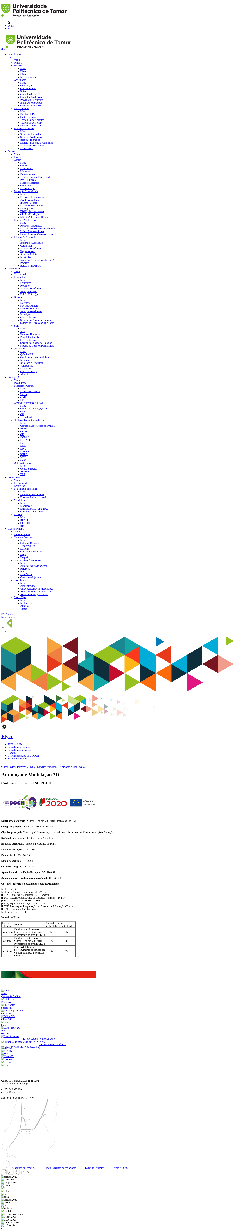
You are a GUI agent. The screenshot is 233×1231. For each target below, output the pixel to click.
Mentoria (24, 360)
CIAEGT (25, 431)
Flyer (7, 736)
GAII (23, 397)
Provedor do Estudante (31, 99)
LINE (23, 448)
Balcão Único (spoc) (30, 294)
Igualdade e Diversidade (32, 363)
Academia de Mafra (30, 200)
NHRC (24, 454)
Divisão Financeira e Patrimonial (36, 142)
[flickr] (28, 1174)
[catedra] (6, 1062)
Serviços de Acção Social (33, 145)
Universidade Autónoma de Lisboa (37, 234)
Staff (16, 325)
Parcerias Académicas (25, 220)
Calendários (26, 245)
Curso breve (26, 185)
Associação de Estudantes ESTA (36, 591)
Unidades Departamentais (33, 125)
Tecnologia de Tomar (31, 122)
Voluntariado (26, 365)
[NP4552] (6, 1050)
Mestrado (25, 171)
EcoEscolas (26, 368)
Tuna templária (27, 545)
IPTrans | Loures (28, 202)
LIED (23, 445)
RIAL (23, 525)
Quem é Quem (120, 1168)
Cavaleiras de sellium (31, 551)
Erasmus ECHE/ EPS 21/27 (34, 508)
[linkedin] (22, 1174)
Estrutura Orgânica (94, 1168)
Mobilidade (19, 500)
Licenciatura (26, 168)
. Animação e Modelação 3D (73, 766)
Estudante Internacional (25, 488)
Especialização (27, 188)
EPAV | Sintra (27, 208)
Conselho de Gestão (30, 94)
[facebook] (4, 1174)
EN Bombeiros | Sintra (31, 205)
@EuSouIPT (20, 348)
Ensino (11, 151)
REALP (18, 514)
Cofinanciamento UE (31, 105)
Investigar (25, 314)
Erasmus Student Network (33, 497)
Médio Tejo (20, 597)
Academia (25, 471)
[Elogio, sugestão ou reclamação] (10, 1036)
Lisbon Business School (32, 231)
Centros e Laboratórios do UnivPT (31, 420)
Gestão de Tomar (28, 117)
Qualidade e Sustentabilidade (34, 357)
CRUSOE (25, 523)
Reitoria (24, 91)
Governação (20, 79)
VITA (23, 457)
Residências (26, 574)
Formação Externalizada (26, 191)
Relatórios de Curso (17, 758)
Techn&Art (26, 417)
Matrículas (25, 257)
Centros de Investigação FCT (28, 403)
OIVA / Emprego (28, 371)
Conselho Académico (31, 97)
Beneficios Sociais (29, 337)
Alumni (24, 374)
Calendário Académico (19, 747)
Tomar (23, 608)
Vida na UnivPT (16, 528)
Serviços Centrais (29, 305)
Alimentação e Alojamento (27, 560)
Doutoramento (27, 174)
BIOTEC (25, 428)
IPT (3, 48)
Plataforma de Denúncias (23, 1168)
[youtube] (16, 1174)
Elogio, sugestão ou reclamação (60, 1168)
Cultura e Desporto (23, 537)
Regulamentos (27, 251)
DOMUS (25, 437)
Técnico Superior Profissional (35, 177)
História (18, 65)
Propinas (24, 262)
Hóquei (24, 557)
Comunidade (14, 268)
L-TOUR (25, 451)
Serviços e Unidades (24, 128)
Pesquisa (9, 614)
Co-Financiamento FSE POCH (23, 755)
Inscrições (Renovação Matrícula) (37, 260)
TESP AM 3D (15, 744)
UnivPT (12, 57)
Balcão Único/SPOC (30, 265)
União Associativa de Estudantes (36, 588)
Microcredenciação (29, 182)
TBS (22, 474)
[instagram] (10, 1174)
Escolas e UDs (21, 108)
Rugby (23, 554)
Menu (17, 59)
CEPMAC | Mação (29, 214)
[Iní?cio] (34, 17)
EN (9, 28)
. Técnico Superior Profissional (42, 766)
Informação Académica (25, 237)
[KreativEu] (7, 1056)
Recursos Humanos (30, 140)
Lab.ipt (23, 394)
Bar (22, 571)
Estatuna (24, 548)
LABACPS (26, 440)
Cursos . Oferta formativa (14, 766)
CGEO (23, 411)
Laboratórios (26, 148)
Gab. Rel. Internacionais (32, 511)
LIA (22, 400)
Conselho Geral (28, 88)
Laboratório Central (24, 385)
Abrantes (24, 606)
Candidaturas (14, 54)
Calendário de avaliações (20, 750)
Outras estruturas (22, 463)
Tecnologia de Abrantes (32, 119)
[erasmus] (6, 1059)
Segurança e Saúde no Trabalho (36, 320)
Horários (12, 752)
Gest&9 (24, 460)
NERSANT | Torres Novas (34, 217)
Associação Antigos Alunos (34, 594)
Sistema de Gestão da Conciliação (37, 322)
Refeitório (25, 568)
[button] (2, 1228)
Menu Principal (9, 617)
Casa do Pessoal (28, 317)
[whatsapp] (34, 1174)
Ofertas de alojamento (31, 577)
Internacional (14, 477)
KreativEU (19, 485)
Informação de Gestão (31, 102)
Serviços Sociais (28, 254)
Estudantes (19, 277)
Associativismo (21, 580)
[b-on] (4, 1065)
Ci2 (22, 414)
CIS (22, 434)
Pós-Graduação (28, 180)
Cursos (17, 160)
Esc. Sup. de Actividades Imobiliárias (39, 228)
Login (11, 25)
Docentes (18, 297)
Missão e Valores (28, 77)
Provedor (24, 285)
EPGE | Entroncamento (32, 211)
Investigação (14, 377)
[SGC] (5, 1053)
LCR (22, 443)
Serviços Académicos (31, 137)
